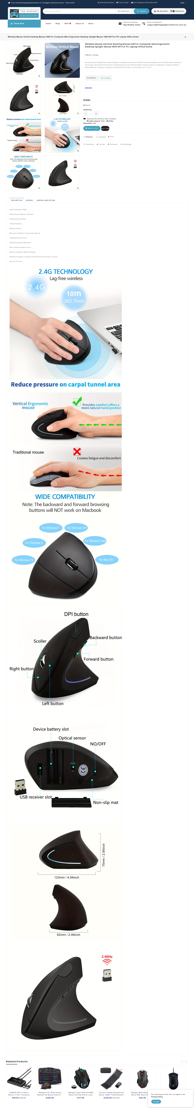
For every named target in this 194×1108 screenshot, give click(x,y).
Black (87, 105)
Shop (57, 23)
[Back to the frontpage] (185, 37)
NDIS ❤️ (68, 23)
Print (112, 136)
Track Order (124, 2)
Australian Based (107, 2)
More (91, 23)
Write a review (92, 55)
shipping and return (46, 200)
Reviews (29, 200)
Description (16, 200)
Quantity (87, 110)
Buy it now (105, 128)
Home (48, 23)
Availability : (92, 78)
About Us (80, 23)
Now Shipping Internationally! (145, 2)
